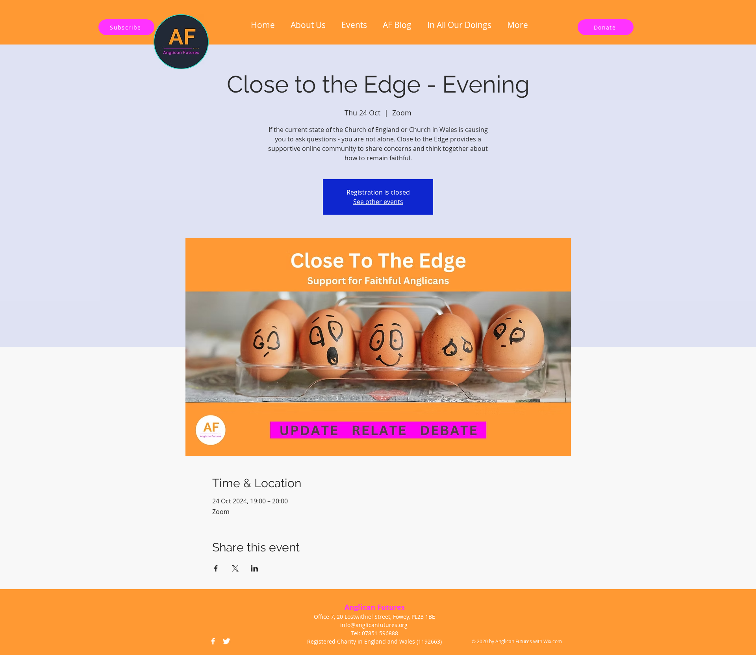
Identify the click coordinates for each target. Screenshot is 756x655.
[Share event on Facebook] (216, 568)
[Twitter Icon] (226, 641)
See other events (378, 201)
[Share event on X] (235, 568)
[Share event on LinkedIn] (254, 568)
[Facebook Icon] (213, 641)
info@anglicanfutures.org (374, 625)
